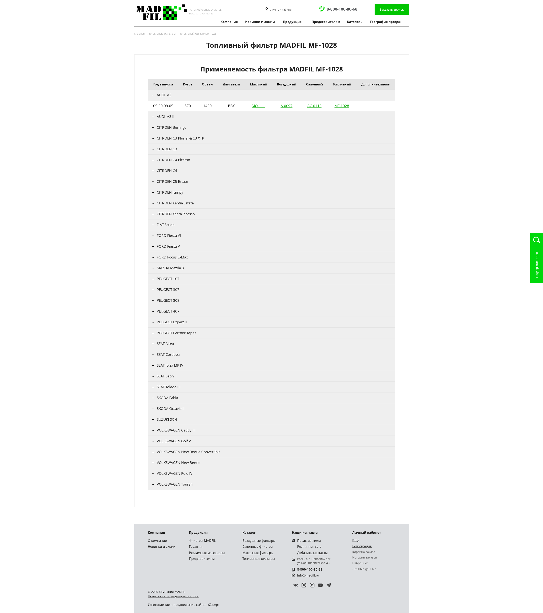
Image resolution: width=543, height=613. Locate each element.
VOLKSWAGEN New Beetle (178, 463)
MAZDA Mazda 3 (170, 268)
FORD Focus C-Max (172, 257)
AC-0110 (314, 105)
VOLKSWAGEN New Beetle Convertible (189, 452)
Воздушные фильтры (259, 540)
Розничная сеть (309, 546)
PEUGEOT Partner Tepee (177, 333)
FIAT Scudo (166, 225)
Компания (229, 22)
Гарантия (196, 546)
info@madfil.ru (308, 575)
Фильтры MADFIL (202, 540)
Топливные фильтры (258, 558)
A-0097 (286, 105)
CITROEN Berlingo (171, 127)
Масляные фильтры (257, 552)
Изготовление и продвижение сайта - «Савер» (183, 604)
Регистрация (362, 546)
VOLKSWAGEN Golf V (174, 441)
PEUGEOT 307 (168, 290)
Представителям (326, 22)
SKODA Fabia (167, 398)
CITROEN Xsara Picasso (176, 214)
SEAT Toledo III (169, 387)
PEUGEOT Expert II (172, 322)
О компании (157, 540)
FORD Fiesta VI (169, 235)
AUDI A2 (164, 95)
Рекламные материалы (207, 552)
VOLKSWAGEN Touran (175, 484)
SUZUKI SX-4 (167, 419)
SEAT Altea (165, 344)
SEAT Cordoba (168, 354)
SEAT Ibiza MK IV (170, 365)
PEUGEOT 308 (168, 300)
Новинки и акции (260, 22)
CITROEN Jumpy (170, 192)
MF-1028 (341, 105)
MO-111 (258, 105)
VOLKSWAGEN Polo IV (174, 473)
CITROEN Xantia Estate (175, 203)
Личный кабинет (281, 9)
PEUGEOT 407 (168, 311)
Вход (355, 540)
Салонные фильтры (257, 546)
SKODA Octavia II (171, 408)
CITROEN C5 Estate (172, 181)
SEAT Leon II (167, 376)
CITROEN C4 (167, 171)
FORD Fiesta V (168, 246)
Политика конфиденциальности (173, 596)
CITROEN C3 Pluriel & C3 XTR (180, 138)
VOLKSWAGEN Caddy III (176, 430)
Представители (309, 540)
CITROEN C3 (167, 149)
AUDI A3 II (165, 117)
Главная (139, 33)
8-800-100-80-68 (342, 9)
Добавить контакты (312, 552)
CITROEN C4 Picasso (173, 160)
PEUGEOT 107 (168, 279)
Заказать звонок (392, 9)
